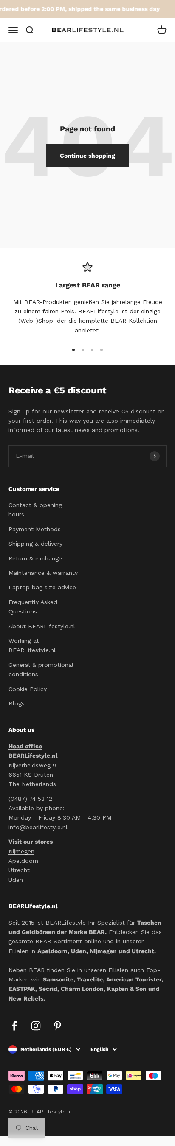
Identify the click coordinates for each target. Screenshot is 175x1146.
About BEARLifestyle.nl (41, 626)
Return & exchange (35, 558)
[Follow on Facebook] (14, 1026)
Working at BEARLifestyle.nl (32, 645)
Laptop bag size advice (42, 587)
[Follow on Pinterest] (57, 1026)
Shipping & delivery (35, 543)
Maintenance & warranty (43, 572)
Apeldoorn (23, 860)
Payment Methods (34, 529)
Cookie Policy (27, 689)
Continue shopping (87, 155)
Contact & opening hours (35, 510)
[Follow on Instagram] (36, 1026)
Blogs (16, 703)
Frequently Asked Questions (32, 607)
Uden (15, 879)
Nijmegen (21, 851)
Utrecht (19, 870)
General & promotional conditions (40, 669)
